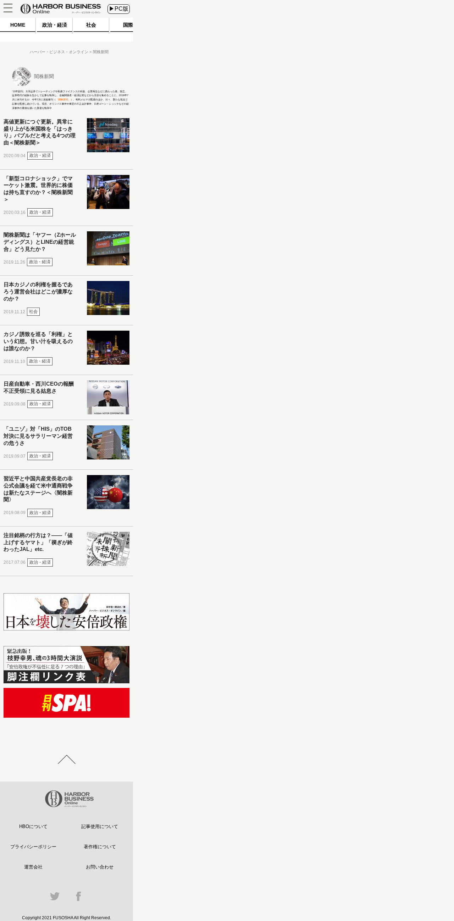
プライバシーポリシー (33, 846)
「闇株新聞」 (63, 99)
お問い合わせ (100, 867)
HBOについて (33, 826)
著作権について (100, 846)
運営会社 (33, 867)
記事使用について (99, 826)
